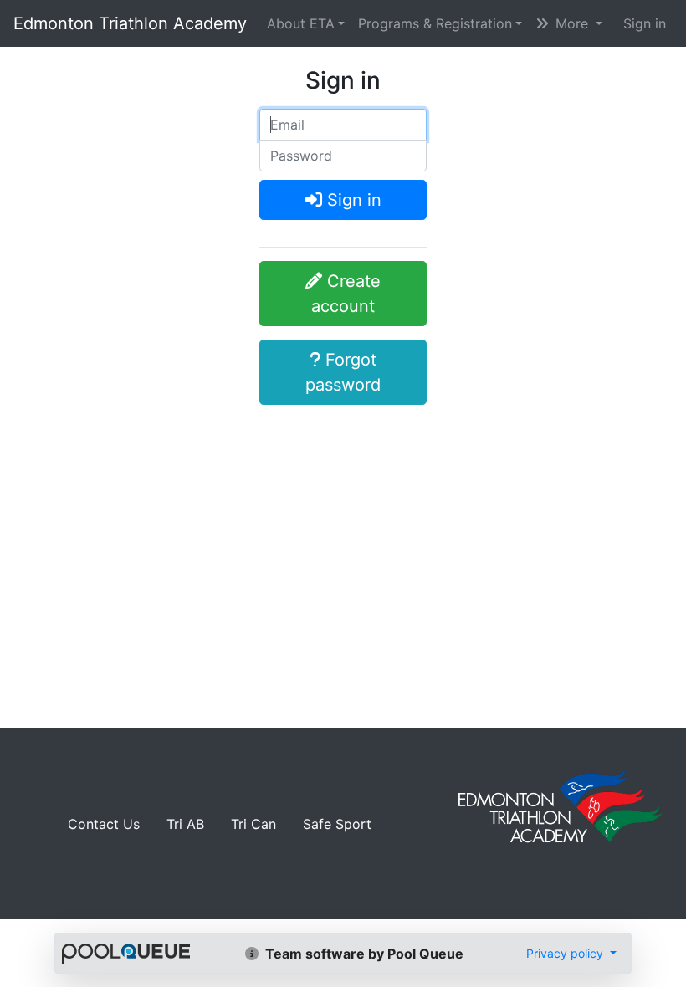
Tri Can (253, 824)
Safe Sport (337, 824)
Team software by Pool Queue (362, 953)
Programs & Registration (435, 23)
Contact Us (104, 824)
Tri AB (185, 824)
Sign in (644, 23)
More (571, 23)
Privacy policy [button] (566, 953)
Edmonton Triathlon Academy (130, 23)
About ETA (301, 23)
